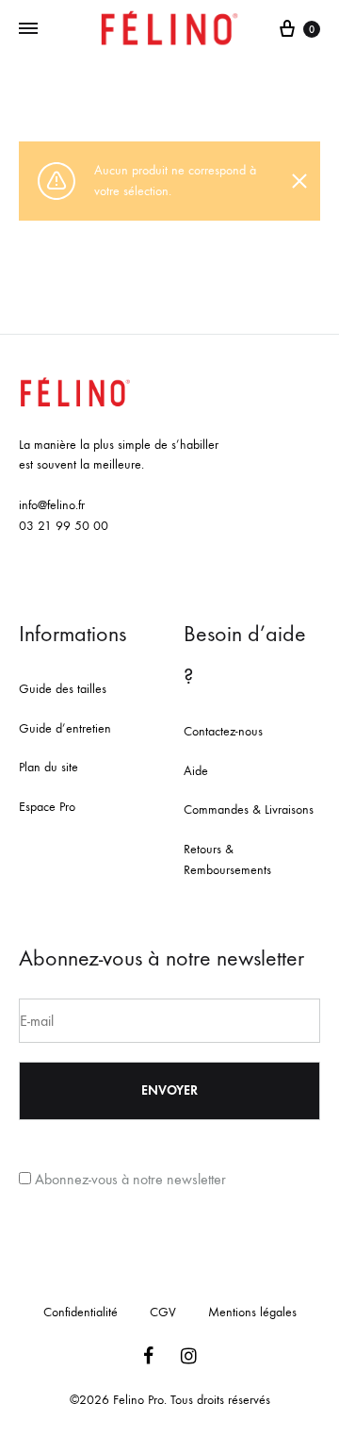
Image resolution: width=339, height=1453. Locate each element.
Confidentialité (80, 1312)
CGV (163, 1312)
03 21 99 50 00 (63, 526)
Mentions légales (252, 1312)
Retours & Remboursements (227, 859)
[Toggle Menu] (28, 29)
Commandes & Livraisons (249, 809)
